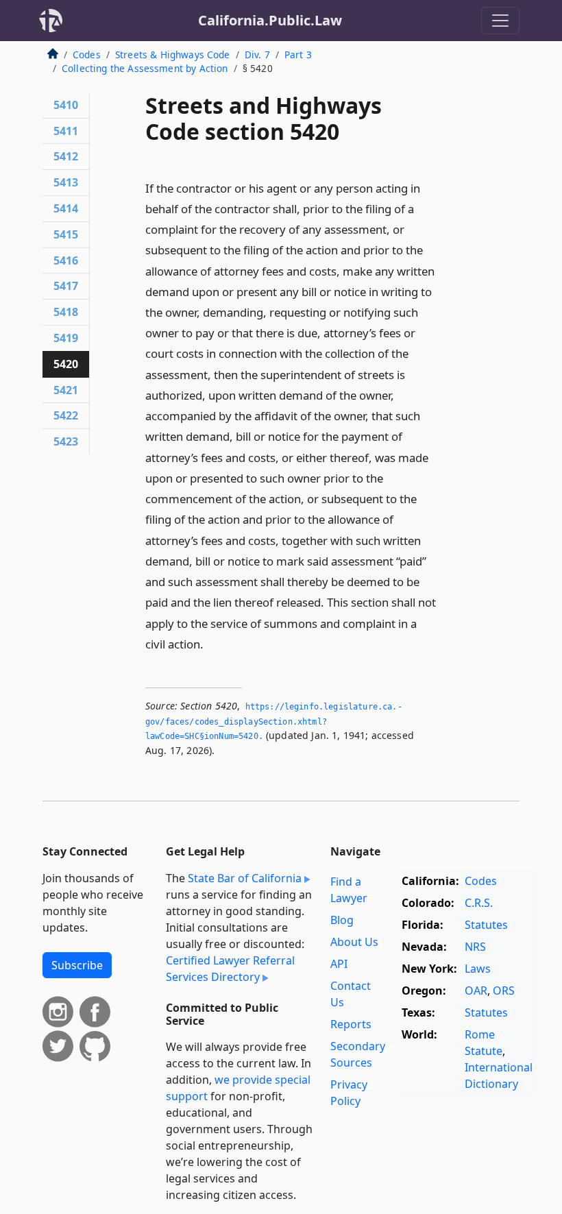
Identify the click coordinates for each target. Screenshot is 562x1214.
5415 (65, 234)
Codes (87, 54)
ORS (504, 990)
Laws (478, 968)
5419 (65, 337)
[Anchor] (211, 643)
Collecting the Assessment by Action (145, 68)
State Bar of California (245, 878)
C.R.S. (479, 902)
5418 (65, 311)
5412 (65, 156)
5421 (65, 390)
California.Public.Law (270, 20)
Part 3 (298, 54)
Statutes (486, 924)
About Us (354, 941)
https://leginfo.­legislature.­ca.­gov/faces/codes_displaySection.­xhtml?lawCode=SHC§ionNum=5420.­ (273, 721)
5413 (65, 182)
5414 (65, 208)
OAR (476, 990)
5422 (65, 415)
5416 (65, 260)
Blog (342, 919)
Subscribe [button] (77, 965)
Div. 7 (257, 54)
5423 (65, 441)
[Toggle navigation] (500, 20)
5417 (65, 285)
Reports (350, 1024)
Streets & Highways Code (172, 54)
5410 (65, 104)
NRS (475, 946)
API (338, 963)
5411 (65, 130)
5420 (65, 364)
